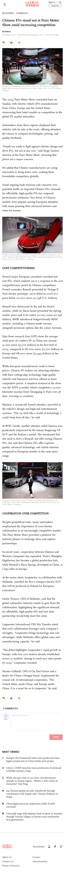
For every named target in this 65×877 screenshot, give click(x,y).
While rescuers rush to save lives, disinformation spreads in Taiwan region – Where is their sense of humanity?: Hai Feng (31, 780)
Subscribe (55, 6)
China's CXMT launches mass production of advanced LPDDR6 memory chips (33, 769)
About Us (7, 857)
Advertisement (39, 861)
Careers (36, 857)
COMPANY (22, 13)
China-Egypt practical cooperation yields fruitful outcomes (30, 805)
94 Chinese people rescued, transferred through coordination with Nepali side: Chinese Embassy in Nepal (32, 793)
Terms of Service (10, 865)
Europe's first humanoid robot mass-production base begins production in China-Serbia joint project (33, 759)
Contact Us (8, 861)
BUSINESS (8, 13)
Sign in (52, 2)
